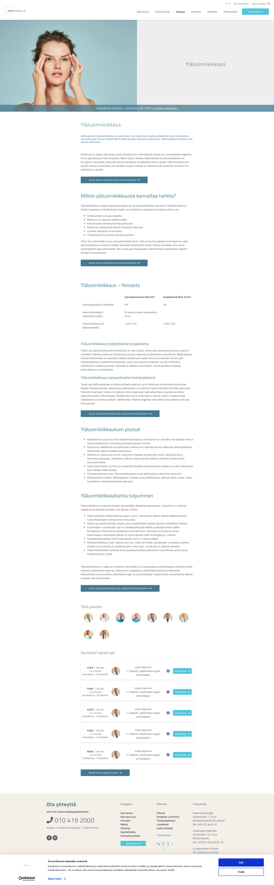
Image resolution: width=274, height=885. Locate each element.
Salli (241, 862)
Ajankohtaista (128, 832)
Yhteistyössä (163, 835)
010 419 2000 (73, 820)
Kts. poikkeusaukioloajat (206, 852)
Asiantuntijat (162, 11)
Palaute (161, 813)
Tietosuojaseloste (166, 820)
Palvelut (180, 11)
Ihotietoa (212, 11)
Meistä (124, 824)
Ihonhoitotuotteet (130, 836)
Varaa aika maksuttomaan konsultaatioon (113, 180)
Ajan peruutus (128, 817)
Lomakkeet (163, 824)
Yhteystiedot (230, 11)
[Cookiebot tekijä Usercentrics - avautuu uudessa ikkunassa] (27, 878)
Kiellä (241, 871)
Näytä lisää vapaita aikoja (104, 772)
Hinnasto (196, 11)
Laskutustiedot (165, 828)
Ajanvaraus (143, 11)
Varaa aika (254, 11)
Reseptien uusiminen (168, 817)
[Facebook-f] (49, 837)
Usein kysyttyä (259, 3)
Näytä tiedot (54, 878)
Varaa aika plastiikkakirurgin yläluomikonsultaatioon (119, 413)
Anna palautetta (241, 3)
